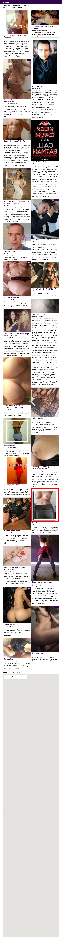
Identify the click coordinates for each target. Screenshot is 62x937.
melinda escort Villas (12, 531)
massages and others (12, 485)
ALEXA (34, 523)
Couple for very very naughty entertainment (43, 583)
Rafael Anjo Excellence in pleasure (45, 240)
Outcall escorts (7, 5)
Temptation (8, 659)
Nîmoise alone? (10, 251)
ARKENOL (6, 2)
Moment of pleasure (11, 297)
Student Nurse (37, 653)
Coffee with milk (10, 624)
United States (16, 5)
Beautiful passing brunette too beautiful (43, 27)
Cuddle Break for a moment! (14, 567)
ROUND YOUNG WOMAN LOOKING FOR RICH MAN (13, 407)
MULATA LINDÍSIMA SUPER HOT (44, 289)
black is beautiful (38, 314)
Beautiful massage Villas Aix (14, 141)
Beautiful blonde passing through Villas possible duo (16, 334)
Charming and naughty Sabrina (43, 467)
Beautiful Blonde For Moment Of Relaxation (16, 36)
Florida (24, 5)
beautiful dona (9, 446)
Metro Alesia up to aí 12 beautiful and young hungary (16, 202)
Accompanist (37, 86)
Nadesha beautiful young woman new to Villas (16, 101)
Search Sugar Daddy (39, 162)
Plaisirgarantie (37, 418)
